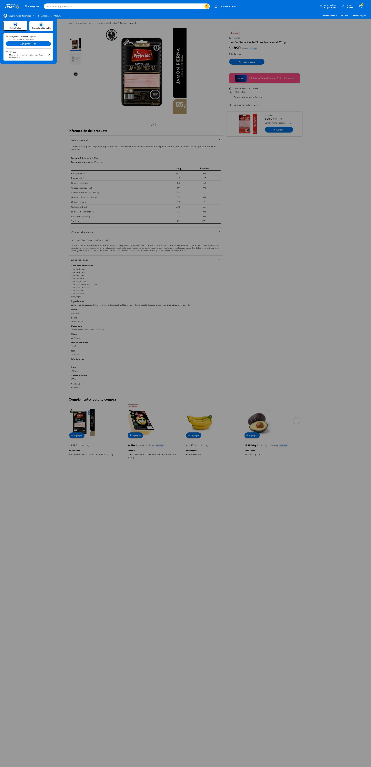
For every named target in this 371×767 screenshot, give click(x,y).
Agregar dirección (28, 43)
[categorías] (206, 6)
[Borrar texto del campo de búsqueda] (202, 6)
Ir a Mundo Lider (227, 6)
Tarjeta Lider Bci (330, 15)
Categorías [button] (33, 6)
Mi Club (344, 15)
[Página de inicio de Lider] (12, 6)
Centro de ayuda (359, 15)
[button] (328, 6)
